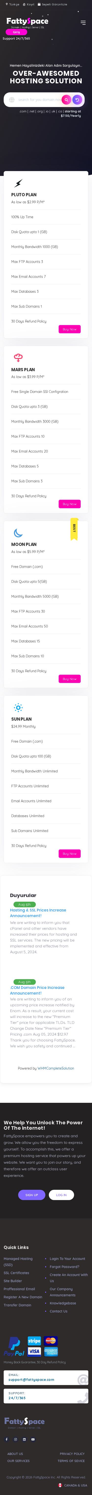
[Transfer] (77, 100)
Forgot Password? (64, 1267)
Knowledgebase (63, 1303)
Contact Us (58, 1311)
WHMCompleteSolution (56, 1068)
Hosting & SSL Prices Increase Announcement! (38, 913)
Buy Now (70, 329)
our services (18, 1461)
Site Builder (13, 1281)
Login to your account (67, 1259)
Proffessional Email (19, 1289)
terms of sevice (71, 1461)
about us (15, 1454)
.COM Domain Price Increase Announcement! (37, 990)
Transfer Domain (17, 1305)
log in (61, 1195)
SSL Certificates (16, 1273)
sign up (32, 1195)
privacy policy (72, 1454)
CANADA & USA (75, 1485)
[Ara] (66, 100)
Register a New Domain (23, 1297)
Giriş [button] (16, 32)
